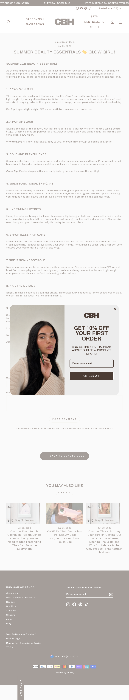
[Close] (115, 309)
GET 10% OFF (91, 376)
